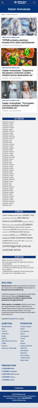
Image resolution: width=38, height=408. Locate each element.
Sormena (4, 346)
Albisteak (7, 323)
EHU (4, 225)
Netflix (10, 241)
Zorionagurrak (24, 336)
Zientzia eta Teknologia (9, 348)
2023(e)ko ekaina (7, 190)
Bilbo (20, 217)
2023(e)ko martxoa (8, 196)
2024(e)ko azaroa (7, 159)
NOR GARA (7, 282)
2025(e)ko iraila (7, 142)
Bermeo (8, 218)
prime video (21, 241)
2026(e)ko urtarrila (8, 135)
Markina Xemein (11, 374)
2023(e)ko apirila (7, 194)
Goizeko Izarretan (25, 326)
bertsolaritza (14, 218)
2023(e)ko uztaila (7, 189)
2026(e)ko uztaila (7, 124)
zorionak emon (11, 250)
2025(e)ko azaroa (7, 138)
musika (5, 240)
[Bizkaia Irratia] (19, 2)
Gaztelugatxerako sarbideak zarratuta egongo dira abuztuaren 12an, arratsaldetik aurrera (17, 272)
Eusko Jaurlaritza (26, 227)
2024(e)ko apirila (7, 172)
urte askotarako (29, 241)
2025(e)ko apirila (7, 150)
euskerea (17, 227)
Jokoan (22, 338)
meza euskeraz (17, 237)
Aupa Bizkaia (24, 350)
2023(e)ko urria (7, 183)
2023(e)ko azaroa (7, 181)
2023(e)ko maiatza (8, 192)
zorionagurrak (11, 246)
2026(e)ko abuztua (8, 122)
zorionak (26, 246)
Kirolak (4, 336)
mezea (29, 237)
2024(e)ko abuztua (8, 164)
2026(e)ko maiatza (8, 127)
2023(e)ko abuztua (8, 187)
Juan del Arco (6, 232)
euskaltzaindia (18, 225)
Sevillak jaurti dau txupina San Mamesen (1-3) (15, 266)
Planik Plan (23, 348)
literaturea (17, 235)
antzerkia (15, 215)
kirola (12, 232)
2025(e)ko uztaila (7, 146)
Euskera (27, 224)
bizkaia (18, 221)
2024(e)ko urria (7, 161)
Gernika (19, 229)
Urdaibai (8, 380)
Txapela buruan (25, 358)
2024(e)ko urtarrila (8, 177)
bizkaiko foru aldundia (27, 221)
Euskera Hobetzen (8, 227)
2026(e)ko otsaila (7, 133)
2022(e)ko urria (7, 205)
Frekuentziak (9, 365)
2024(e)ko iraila (7, 163)
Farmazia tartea (6, 229)
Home (3, 14)
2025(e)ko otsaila (7, 153)
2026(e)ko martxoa (8, 131)
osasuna (15, 241)
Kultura (22, 329)
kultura (17, 232)
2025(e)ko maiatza (8, 148)
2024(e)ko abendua (8, 157)
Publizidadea (19, 388)
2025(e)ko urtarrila (8, 155)
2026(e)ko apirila (7, 129)
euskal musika (10, 225)
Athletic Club (28, 215)
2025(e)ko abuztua (8, 144)
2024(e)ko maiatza (8, 170)
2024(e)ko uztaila (7, 166)
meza (23, 234)
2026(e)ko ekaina (7, 126)
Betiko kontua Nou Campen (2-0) (12, 260)
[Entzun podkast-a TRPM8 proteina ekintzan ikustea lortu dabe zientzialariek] (5, 32)
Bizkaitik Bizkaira (7, 326)
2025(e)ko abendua (8, 137)
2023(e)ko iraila (7, 185)
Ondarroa (9, 377)
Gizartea (4, 331)
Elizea (3, 329)
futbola (13, 229)
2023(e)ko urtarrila (7, 200)
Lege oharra (6, 396)
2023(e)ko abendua (8, 179)
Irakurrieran (31, 229)
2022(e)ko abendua (8, 201)
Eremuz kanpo (24, 355)
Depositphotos (13, 319)
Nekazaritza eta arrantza (9, 341)
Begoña (4, 218)
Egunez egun (24, 360)
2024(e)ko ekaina (7, 168)
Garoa (22, 341)
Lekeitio (12, 235)
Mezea (22, 334)
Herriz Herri (24, 229)
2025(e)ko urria (7, 140)
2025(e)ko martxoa (8, 151)
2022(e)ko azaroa (7, 203)
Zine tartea (14, 243)
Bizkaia (8, 368)
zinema (9, 243)
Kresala (22, 343)
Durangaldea (10, 371)
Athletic (20, 215)
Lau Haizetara (24, 331)
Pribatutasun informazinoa (19, 396)
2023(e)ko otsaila (7, 198)
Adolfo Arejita (7, 215)
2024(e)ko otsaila (7, 175)
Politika (4, 343)
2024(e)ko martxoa (8, 174)
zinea (4, 243)
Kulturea (22, 232)
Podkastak (26, 323)
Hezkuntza (5, 334)
